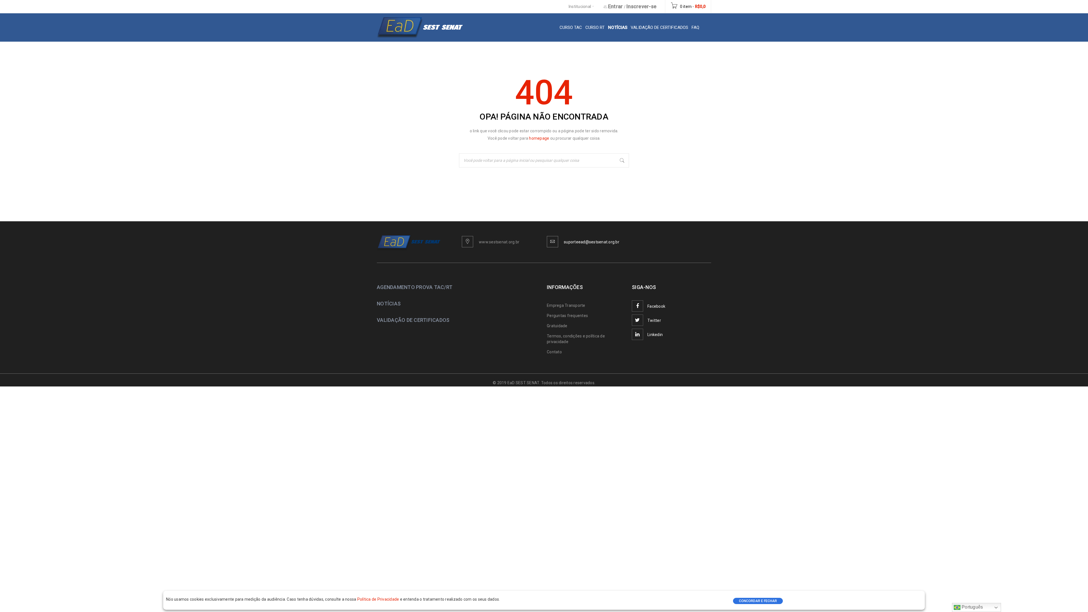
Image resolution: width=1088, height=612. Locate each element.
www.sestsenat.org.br (499, 242)
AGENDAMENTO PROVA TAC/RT (414, 287)
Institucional (580, 6)
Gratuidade (557, 326)
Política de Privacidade (378, 599)
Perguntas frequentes (567, 315)
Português (971, 607)
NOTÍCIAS (389, 304)
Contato (554, 352)
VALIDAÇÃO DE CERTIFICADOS (413, 320)
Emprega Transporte (566, 305)
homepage (539, 138)
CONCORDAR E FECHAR (758, 601)
